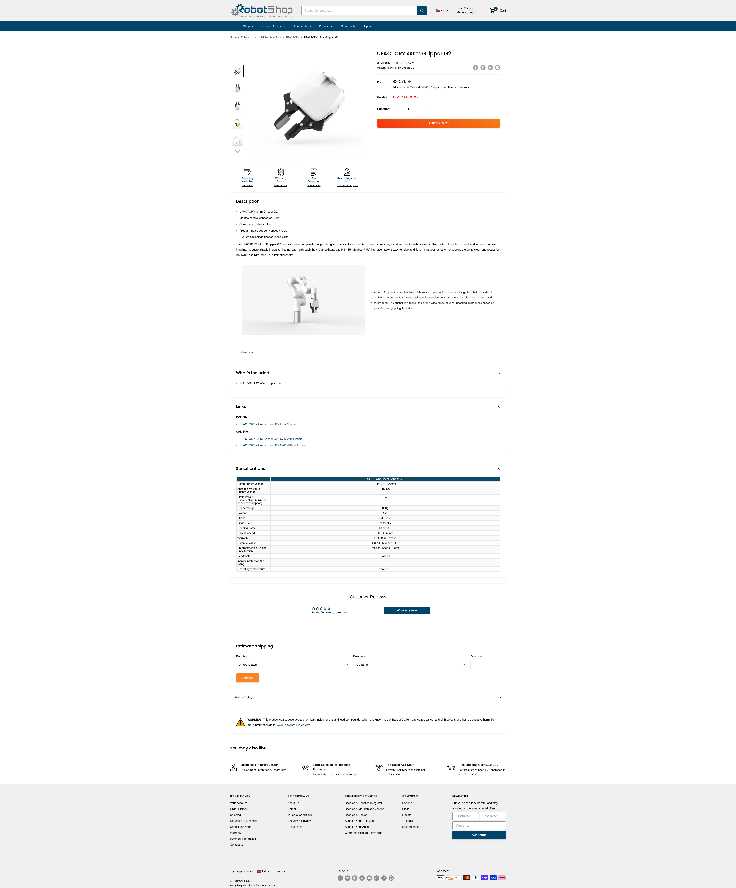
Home (233, 37)
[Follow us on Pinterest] (362, 878)
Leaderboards (411, 826)
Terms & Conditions (300, 814)
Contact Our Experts (347, 185)
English (278, 871)
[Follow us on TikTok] (376, 878)
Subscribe (479, 835)
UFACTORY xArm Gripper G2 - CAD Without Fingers (272, 445)
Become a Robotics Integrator (363, 803)
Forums (407, 803)
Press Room (295, 826)
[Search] (422, 10)
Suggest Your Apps (357, 826)
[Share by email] (497, 67)
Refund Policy (243, 697)
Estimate (247, 677)
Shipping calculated (442, 87)
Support (368, 26)
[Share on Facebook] (475, 67)
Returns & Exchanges (244, 820)
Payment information (243, 838)
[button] (237, 151)
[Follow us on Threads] (391, 878)
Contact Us (247, 185)
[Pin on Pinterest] (483, 67)
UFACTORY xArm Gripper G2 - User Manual (267, 424)
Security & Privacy (299, 820)
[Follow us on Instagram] (354, 878)
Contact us (237, 844)
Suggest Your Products (359, 820)
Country (241, 656)
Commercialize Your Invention (363, 832)
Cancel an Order (240, 826)
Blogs (405, 808)
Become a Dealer (356, 814)
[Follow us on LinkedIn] (384, 878)
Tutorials (407, 820)
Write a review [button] (407, 610)
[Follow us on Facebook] (340, 878)
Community (348, 26)
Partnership (326, 26)
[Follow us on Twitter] (347, 878)
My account (465, 12)
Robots (245, 37)
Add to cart (439, 123)
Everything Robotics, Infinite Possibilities (253, 885)
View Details (280, 185)
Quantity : (383, 108)
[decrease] (397, 109)
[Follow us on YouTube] (369, 878)
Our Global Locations (241, 871)
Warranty (235, 832)
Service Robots (271, 26)
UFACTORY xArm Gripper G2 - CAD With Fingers (271, 438)
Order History (238, 808)
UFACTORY (293, 37)
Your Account (238, 803)
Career (292, 808)
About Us (293, 803)
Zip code (476, 656)
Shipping (235, 814)
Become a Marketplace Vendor (364, 808)
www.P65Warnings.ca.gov (293, 724)
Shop (246, 26)
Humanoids (300, 26)
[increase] (420, 109)
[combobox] (359, 10)
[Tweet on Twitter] (490, 67)
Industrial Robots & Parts (268, 37)
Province (359, 656)
